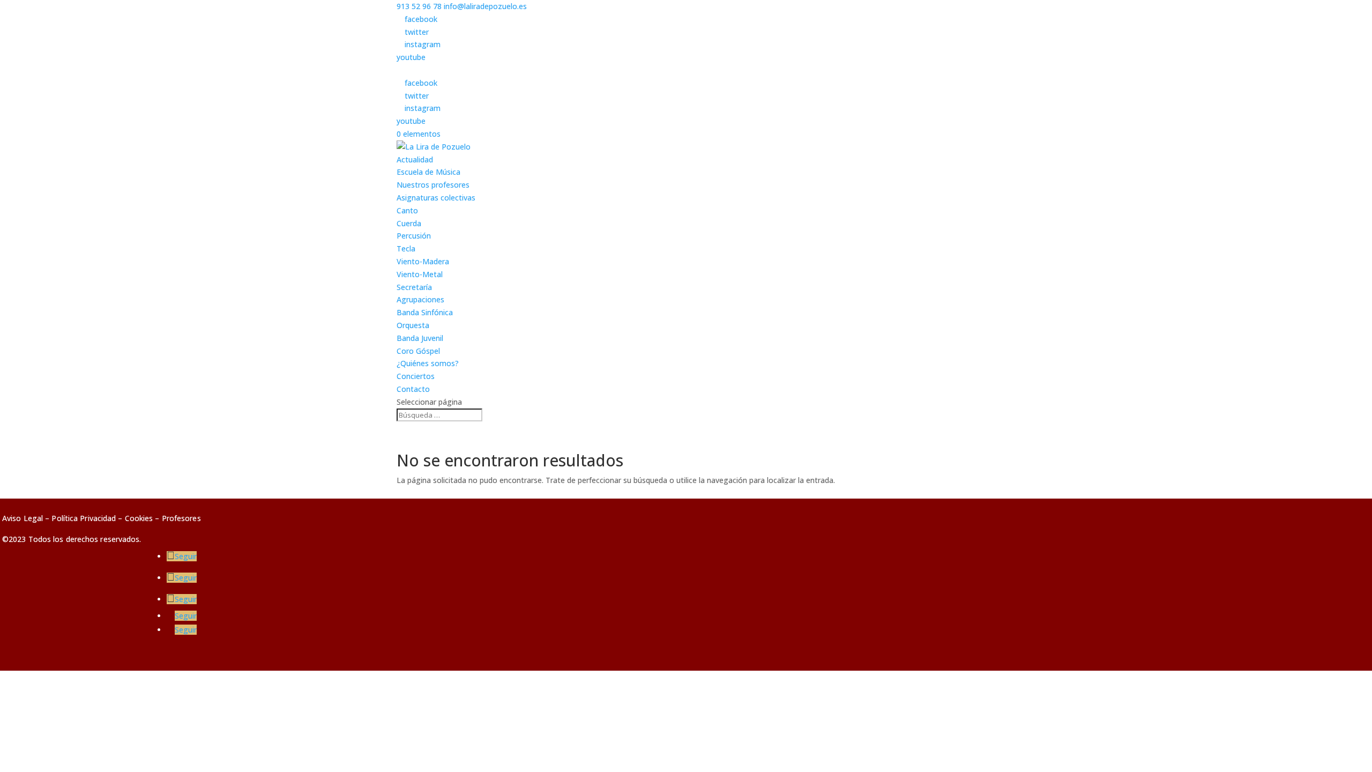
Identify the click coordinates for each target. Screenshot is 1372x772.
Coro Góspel (418, 351)
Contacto (413, 389)
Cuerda (409, 223)
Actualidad (415, 159)
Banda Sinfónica (425, 312)
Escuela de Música (428, 172)
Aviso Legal (22, 518)
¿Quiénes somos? (428, 363)
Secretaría (414, 287)
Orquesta (413, 325)
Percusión (414, 236)
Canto (407, 210)
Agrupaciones (420, 299)
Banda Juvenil (420, 338)
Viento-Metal (420, 274)
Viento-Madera (423, 261)
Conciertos (416, 376)
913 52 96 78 (419, 6)
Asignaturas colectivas (436, 197)
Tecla (406, 248)
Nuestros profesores (433, 185)
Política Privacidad (83, 518)
